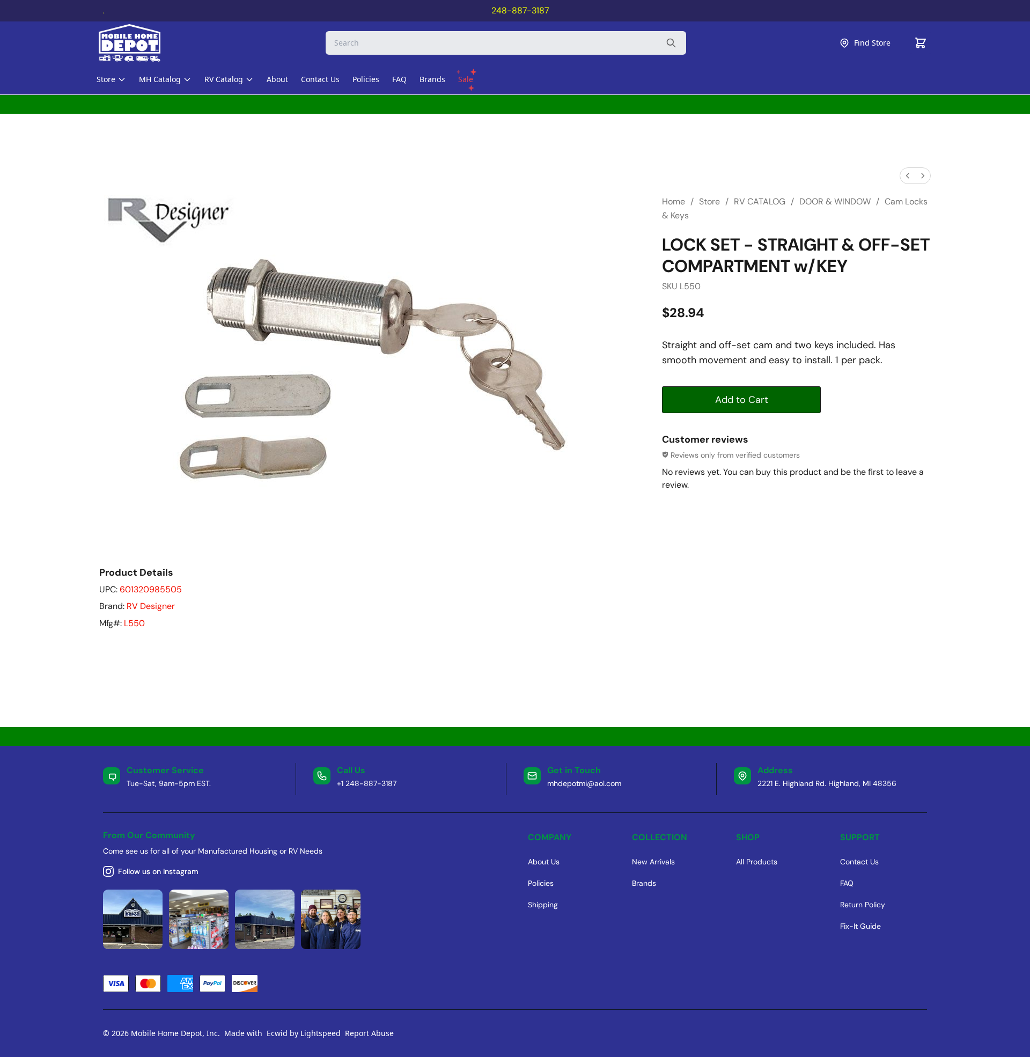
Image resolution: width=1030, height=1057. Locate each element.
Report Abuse (369, 1033)
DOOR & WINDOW (835, 201)
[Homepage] (139, 43)
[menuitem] (907, 175)
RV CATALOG (759, 201)
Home (673, 201)
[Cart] (920, 43)
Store (709, 201)
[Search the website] (671, 43)
